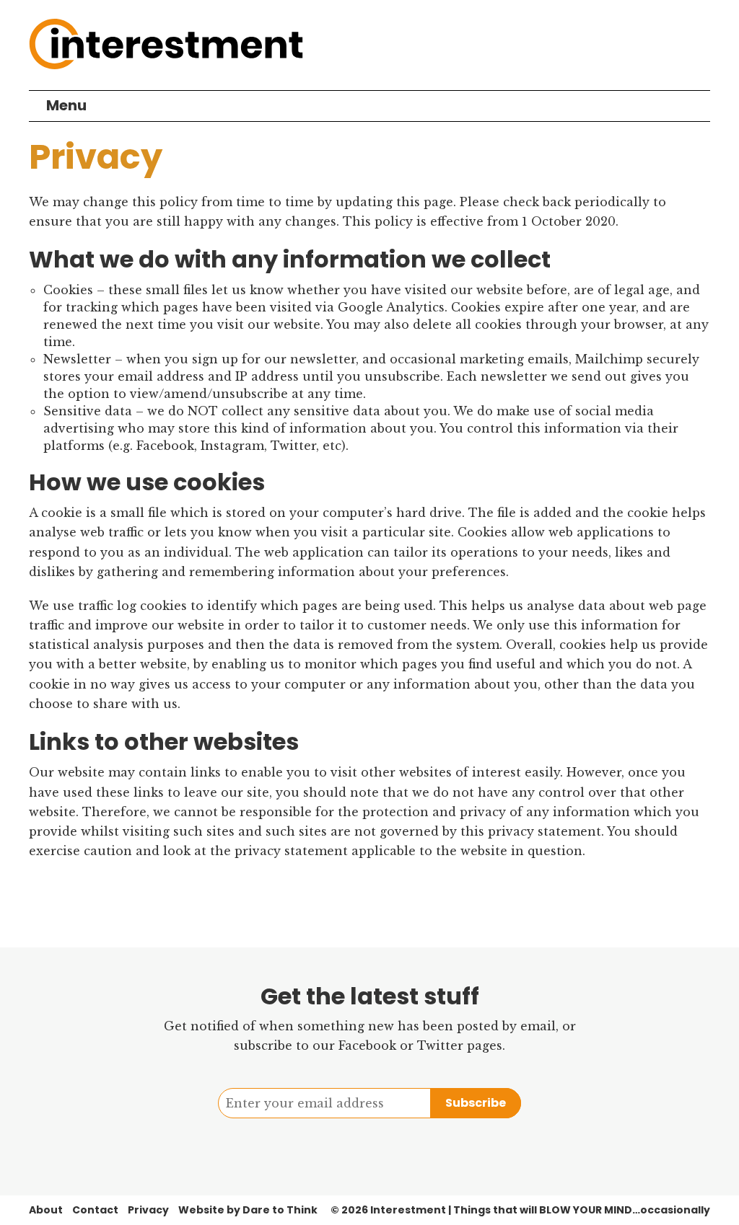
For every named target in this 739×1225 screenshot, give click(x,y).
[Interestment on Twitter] (386, 1148)
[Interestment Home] (166, 45)
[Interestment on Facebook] (353, 1148)
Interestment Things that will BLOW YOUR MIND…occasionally (540, 1210)
